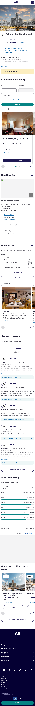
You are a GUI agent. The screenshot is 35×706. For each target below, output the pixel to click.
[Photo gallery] (17, 18)
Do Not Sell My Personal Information (10, 689)
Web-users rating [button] (10, 478)
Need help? (5, 660)
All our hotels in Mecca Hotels (17, 620)
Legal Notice (4, 687)
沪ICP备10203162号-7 (7, 694)
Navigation (4, 653)
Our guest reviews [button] (10, 336)
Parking (17, 277)
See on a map (8, 602)
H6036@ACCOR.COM (10, 220)
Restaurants (6, 283)
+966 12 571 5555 (9, 215)
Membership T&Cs (5, 680)
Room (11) (6, 109)
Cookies (3, 684)
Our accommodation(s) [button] (13, 79)
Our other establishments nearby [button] (14, 567)
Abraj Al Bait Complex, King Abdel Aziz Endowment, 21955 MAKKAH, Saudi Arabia (17, 49)
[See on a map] (17, 188)
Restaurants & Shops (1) (10, 225)
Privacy (3, 682)
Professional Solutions (8, 649)
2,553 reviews (20, 42)
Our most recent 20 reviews (17, 469)
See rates (17, 703)
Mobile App (5, 656)
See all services (17, 272)
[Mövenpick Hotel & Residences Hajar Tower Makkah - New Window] (13, 582)
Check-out (22, 86)
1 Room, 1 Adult (7, 95)
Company (4, 645)
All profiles (6, 487)
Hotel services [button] (8, 245)
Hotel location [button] (8, 175)
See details (5, 321)
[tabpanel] (17, 140)
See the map (8, 52)
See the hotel (13, 607)
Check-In (5, 86)
